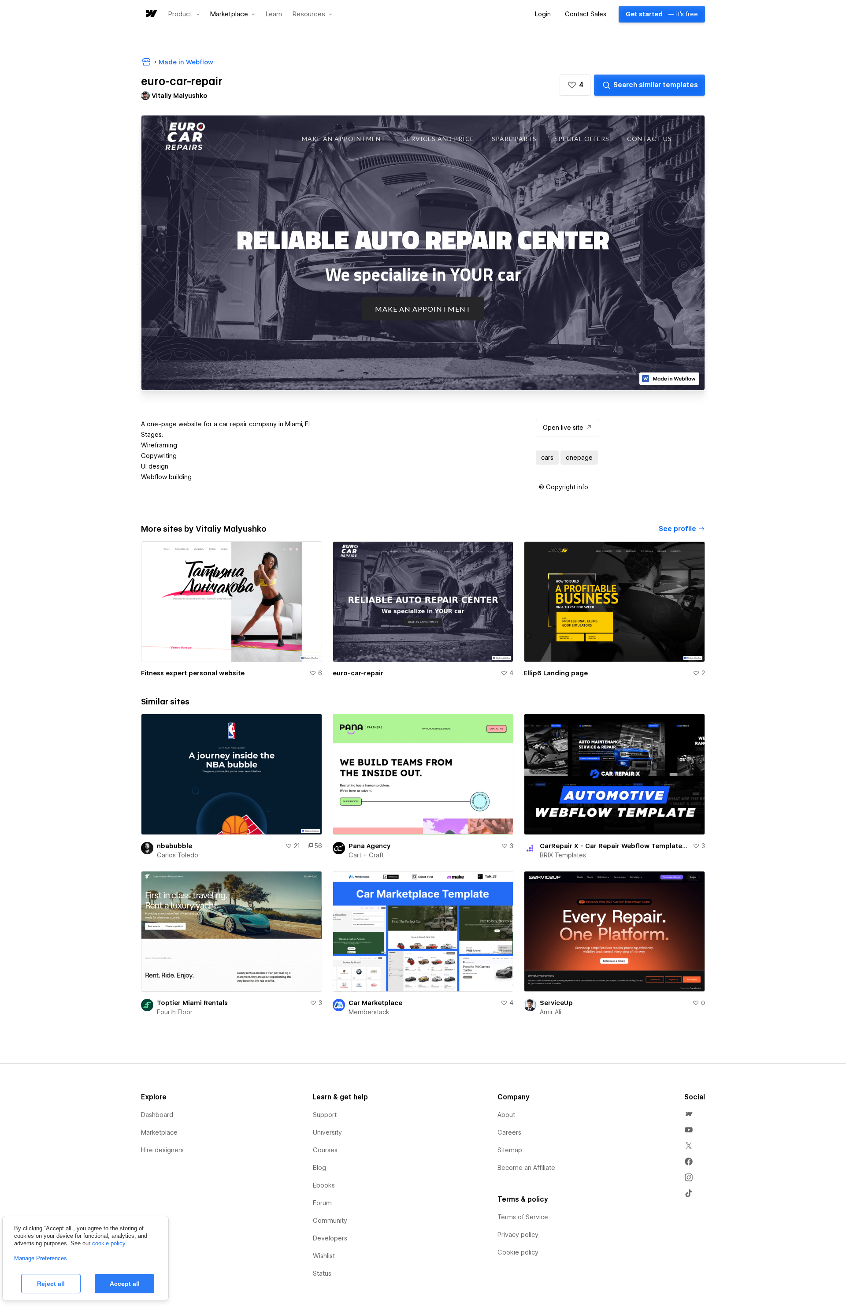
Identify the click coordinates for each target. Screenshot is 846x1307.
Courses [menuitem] (325, 1150)
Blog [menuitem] (319, 1167)
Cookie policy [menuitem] (517, 1252)
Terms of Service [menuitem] (522, 1217)
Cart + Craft (366, 855)
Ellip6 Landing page (556, 673)
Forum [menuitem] (322, 1202)
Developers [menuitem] (330, 1238)
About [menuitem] (506, 1114)
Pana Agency (369, 845)
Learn (274, 14)
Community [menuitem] (330, 1220)
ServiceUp (556, 1002)
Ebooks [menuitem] (324, 1185)
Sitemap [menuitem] (509, 1150)
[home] (151, 14)
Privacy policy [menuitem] (517, 1234)
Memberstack (369, 1012)
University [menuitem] (327, 1132)
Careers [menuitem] (509, 1132)
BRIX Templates (563, 855)
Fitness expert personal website (193, 673)
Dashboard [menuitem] (157, 1114)
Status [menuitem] (322, 1273)
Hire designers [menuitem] (162, 1150)
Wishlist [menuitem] (324, 1255)
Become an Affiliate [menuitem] (526, 1167)
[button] (184, 14)
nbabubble (174, 845)
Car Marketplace (375, 1002)
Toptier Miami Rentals (192, 1002)
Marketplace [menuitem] (159, 1132)
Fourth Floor (175, 1012)
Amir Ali (550, 1012)
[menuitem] (688, 1114)
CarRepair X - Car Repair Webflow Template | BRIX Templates (614, 845)
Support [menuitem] (325, 1114)
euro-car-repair (358, 673)
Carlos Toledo (177, 855)
